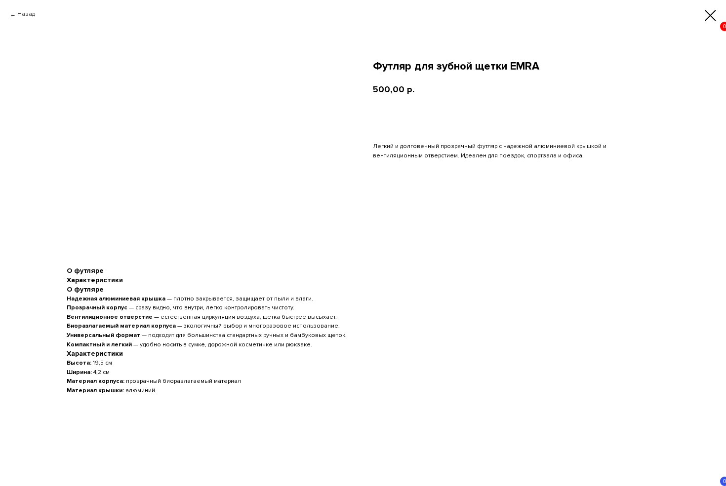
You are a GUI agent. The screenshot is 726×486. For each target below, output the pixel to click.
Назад (26, 14)
